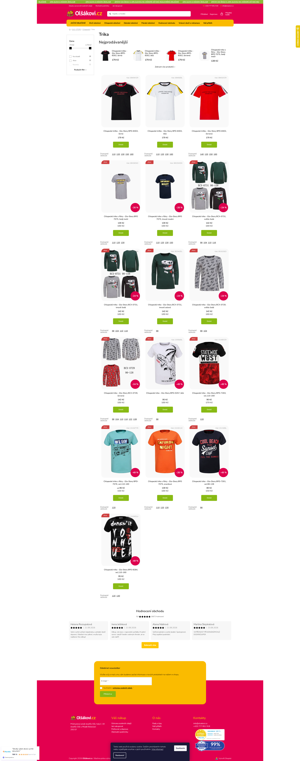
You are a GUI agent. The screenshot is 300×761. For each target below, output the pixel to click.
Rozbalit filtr (79, 69)
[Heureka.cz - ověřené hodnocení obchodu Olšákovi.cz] (211, 734)
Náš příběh (157, 726)
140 (202, 154)
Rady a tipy (157, 723)
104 (205, 242)
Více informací (157, 749)
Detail (121, 144)
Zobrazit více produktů (164, 67)
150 (127, 154)
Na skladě (82, 56)
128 (135, 419)
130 (122, 154)
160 (131, 154)
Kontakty (156, 729)
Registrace (213, 14)
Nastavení (119, 755)
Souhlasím (180, 748)
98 (201, 242)
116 (214, 242)
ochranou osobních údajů (122, 688)
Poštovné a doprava (119, 729)
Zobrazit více (150, 645)
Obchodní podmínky (102, 6)
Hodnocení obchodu (150, 611)
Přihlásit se (108, 694)
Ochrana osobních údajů (121, 723)
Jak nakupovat (117, 6)
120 (118, 154)
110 (114, 154)
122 (130, 419)
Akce (82, 60)
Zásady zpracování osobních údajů (80, 6)
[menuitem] (78, 23)
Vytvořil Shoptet (225, 758)
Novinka (81, 65)
